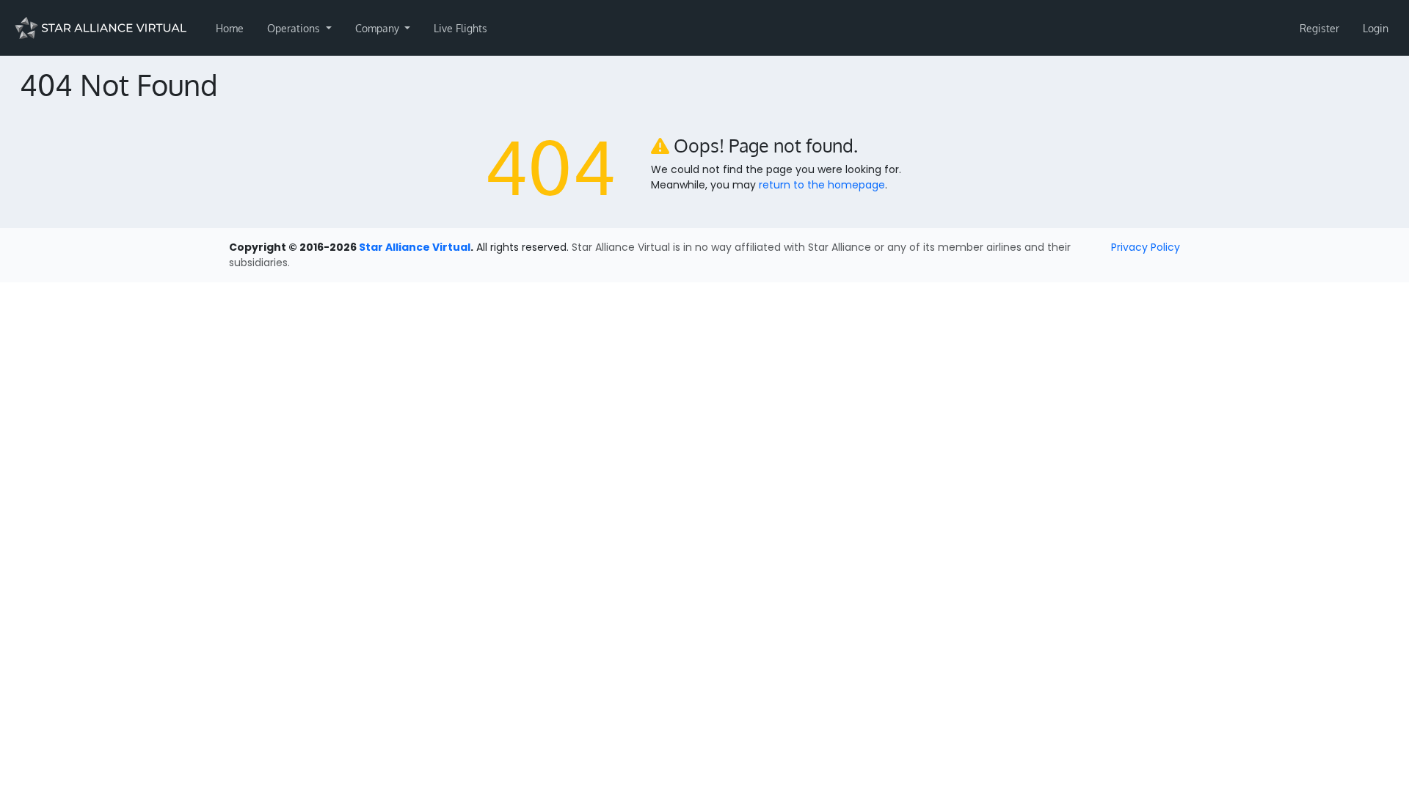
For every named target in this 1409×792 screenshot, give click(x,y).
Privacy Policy (1145, 247)
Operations (295, 28)
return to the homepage (822, 184)
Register (1319, 28)
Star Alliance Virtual (414, 247)
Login (1375, 28)
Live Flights (460, 28)
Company (378, 28)
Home (230, 28)
